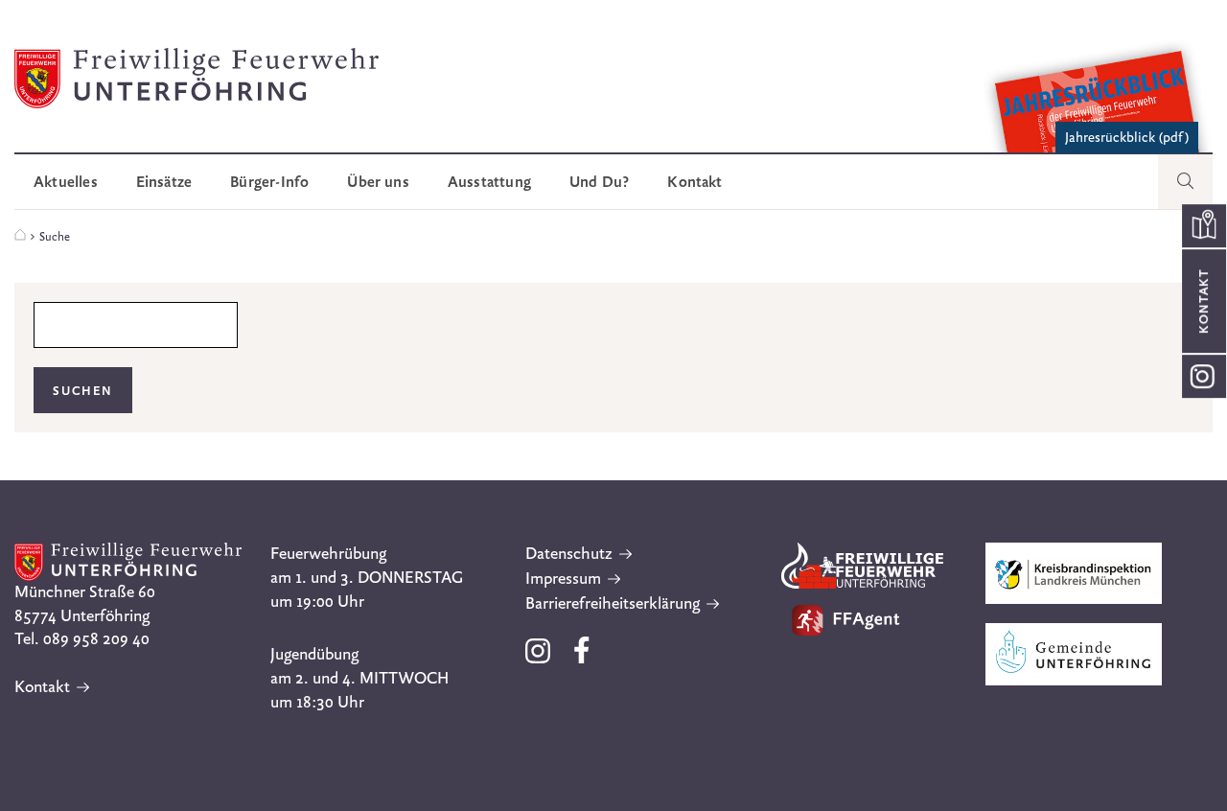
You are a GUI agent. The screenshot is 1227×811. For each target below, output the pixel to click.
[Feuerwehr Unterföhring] (20, 235)
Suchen (83, 390)
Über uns (378, 182)
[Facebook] (581, 658)
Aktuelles (66, 182)
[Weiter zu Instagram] (1203, 376)
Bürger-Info (269, 182)
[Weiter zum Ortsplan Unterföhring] (1203, 226)
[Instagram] (539, 658)
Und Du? (599, 182)
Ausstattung (489, 182)
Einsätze (164, 182)
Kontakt (694, 182)
